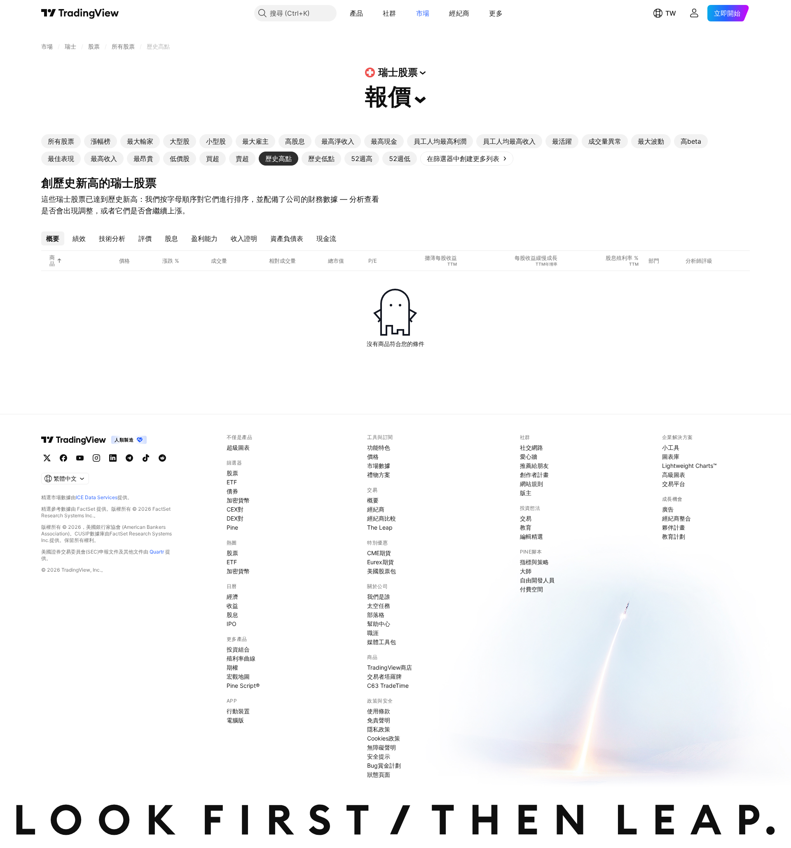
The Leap (380, 527)
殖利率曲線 (241, 658)
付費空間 (531, 589)
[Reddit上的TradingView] (162, 458)
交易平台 (673, 483)
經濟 (232, 596)
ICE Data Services (96, 497)
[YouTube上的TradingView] (80, 458)
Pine (232, 527)
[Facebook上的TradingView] (63, 458)
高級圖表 (673, 474)
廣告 (668, 509)
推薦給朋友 (534, 465)
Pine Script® (243, 685)
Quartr (157, 552)
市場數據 (378, 465)
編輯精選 (531, 536)
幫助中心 (378, 623)
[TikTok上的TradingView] (146, 458)
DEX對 (235, 518)
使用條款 (378, 711)
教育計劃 (673, 536)
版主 (525, 492)
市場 (423, 13)
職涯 (373, 632)
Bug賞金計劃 (384, 765)
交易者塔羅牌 (384, 676)
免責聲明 (378, 720)
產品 (356, 13)
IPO (231, 623)
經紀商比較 (381, 518)
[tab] (61, 141)
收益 (232, 605)
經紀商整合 (676, 518)
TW (670, 13)
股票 (232, 473)
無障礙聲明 (381, 747)
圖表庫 (670, 456)
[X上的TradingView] (47, 458)
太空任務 (378, 605)
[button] (369, 13)
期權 (232, 667)
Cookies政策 (383, 738)
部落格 (375, 614)
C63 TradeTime (388, 685)
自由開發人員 (537, 580)
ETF (232, 482)
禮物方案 (378, 474)
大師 (525, 571)
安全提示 (378, 756)
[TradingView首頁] (80, 13)
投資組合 (238, 649)
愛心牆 (528, 456)
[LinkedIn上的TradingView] (113, 458)
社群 (389, 13)
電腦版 (235, 720)
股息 (232, 614)
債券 (232, 491)
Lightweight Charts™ (689, 465)
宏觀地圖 (238, 676)
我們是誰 (378, 596)
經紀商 (459, 13)
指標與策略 (534, 561)
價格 (373, 456)
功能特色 (378, 447)
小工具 (670, 447)
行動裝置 (238, 711)
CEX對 (235, 509)
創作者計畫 (534, 474)
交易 (525, 518)
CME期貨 (379, 552)
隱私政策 (378, 729)
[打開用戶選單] (694, 13)
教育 (525, 527)
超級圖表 (238, 447)
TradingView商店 (389, 667)
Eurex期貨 (380, 561)
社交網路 (531, 447)
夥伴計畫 (673, 527)
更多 (496, 13)
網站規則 (531, 483)
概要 (373, 500)
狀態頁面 (378, 774)
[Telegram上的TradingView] (129, 458)
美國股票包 (381, 571)
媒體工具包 (381, 641)
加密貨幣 (238, 500)
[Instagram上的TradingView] (96, 458)
